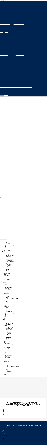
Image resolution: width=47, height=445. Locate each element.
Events (7, 299)
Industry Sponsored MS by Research (12, 298)
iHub (5, 286)
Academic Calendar (7, 275)
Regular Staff (8, 258)
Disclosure (6, 249)
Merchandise (6, 306)
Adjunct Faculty (9, 254)
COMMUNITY (4, 251)
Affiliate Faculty (9, 256)
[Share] (23, 414)
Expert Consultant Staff (10, 261)
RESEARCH (4, 282)
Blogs (7, 302)
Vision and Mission (9, 243)
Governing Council (7, 244)
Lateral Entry (8, 271)
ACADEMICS (4, 335)
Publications (6, 288)
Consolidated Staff (9, 259)
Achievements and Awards (9, 245)
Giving (7, 266)
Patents (5, 285)
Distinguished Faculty (10, 255)
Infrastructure (6, 248)
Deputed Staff (8, 262)
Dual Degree (8, 270)
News (7, 301)
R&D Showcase (7, 289)
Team (7, 297)
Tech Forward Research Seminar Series (11, 358)
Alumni (5, 263)
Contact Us (6, 307)
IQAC (3, 428)
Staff (5, 326)
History (5, 244)
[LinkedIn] (23, 412)
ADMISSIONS (4, 277)
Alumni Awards (8, 264)
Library (5, 274)
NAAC (3, 429)
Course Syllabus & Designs (9, 276)
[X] (23, 411)
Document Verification (8, 276)
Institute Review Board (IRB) (9, 290)
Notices (7, 300)
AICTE (3, 430)
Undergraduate (8, 269)
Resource (5, 299)
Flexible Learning (7, 273)
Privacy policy (4, 427)
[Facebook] (23, 409)
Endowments (8, 265)
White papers (8, 303)
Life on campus (7, 250)
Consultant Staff (9, 260)
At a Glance (6, 242)
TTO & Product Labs (8, 287)
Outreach (5, 294)
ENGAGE (3, 291)
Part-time (7, 272)
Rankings (5, 246)
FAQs (5, 281)
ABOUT (3, 240)
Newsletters (8, 295)
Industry (7, 296)
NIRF (3, 431)
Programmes (6, 268)
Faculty (5, 253)
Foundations (6, 293)
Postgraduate (6, 280)
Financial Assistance (7, 349)
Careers (5, 304)
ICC (2, 432)
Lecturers (5, 257)
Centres (5, 284)
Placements (6, 372)
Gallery (5, 247)
